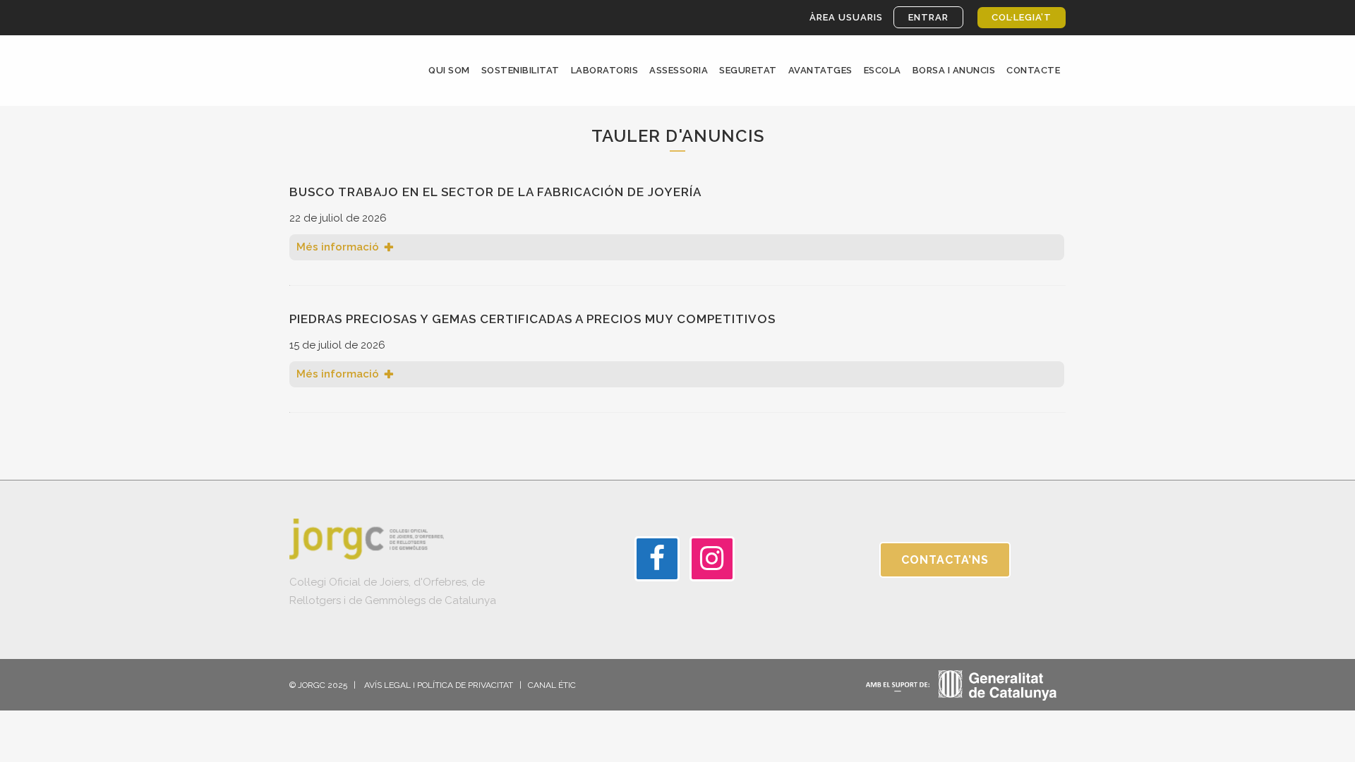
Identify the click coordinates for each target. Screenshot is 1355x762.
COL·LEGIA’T (1022, 17)
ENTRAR (928, 17)
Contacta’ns (945, 560)
